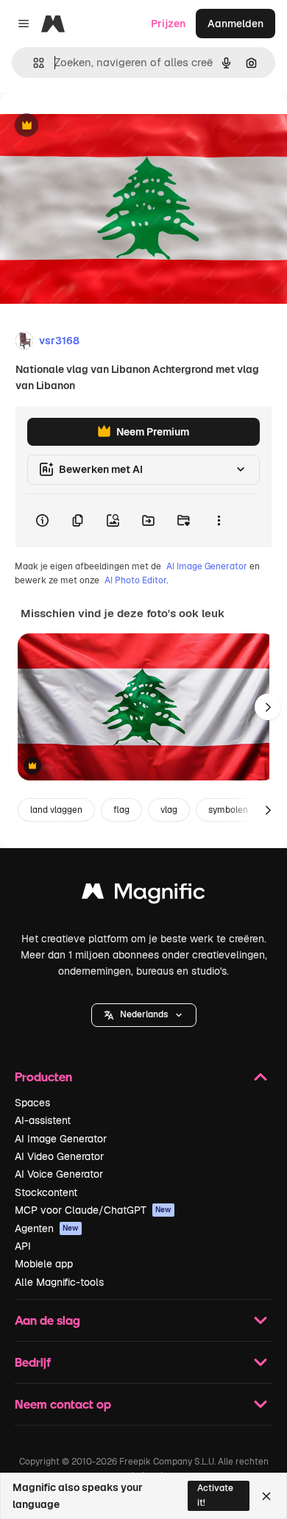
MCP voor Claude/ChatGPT (93, 1210)
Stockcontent (46, 1192)
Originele (97, 126)
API (23, 1246)
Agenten (47, 1228)
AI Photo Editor (135, 580)
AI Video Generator (59, 1156)
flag (121, 810)
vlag (168, 810)
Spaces (32, 1102)
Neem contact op (63, 1404)
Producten (43, 1076)
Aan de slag (47, 1320)
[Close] (266, 1496)
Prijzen (168, 23)
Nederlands (144, 1014)
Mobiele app (44, 1263)
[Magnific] (143, 894)
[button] (143, 1015)
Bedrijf (33, 1362)
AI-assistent (43, 1120)
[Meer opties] (218, 521)
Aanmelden (235, 23)
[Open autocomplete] (33, 62)
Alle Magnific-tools (59, 1282)
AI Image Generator (206, 566)
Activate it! (215, 1495)
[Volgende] (268, 706)
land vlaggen (56, 810)
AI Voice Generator (59, 1174)
